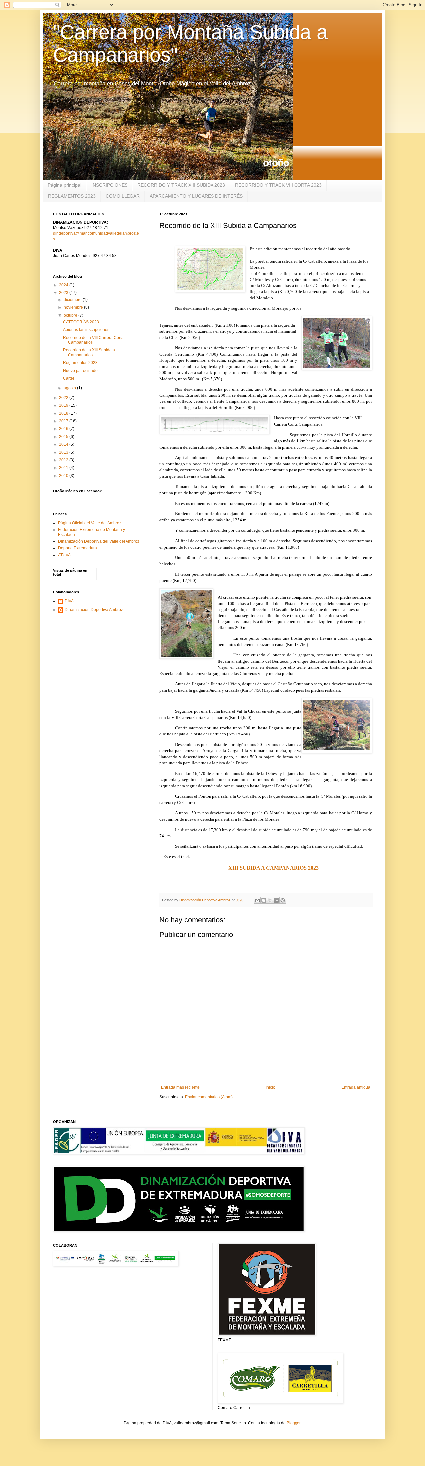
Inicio (270, 1087)
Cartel (68, 378)
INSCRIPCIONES (109, 185)
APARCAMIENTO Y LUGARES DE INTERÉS (196, 196)
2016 (64, 428)
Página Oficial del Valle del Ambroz (89, 523)
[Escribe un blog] (263, 900)
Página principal (64, 185)
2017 (64, 421)
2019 (64, 405)
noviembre (74, 307)
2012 (64, 460)
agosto (70, 388)
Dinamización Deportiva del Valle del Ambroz (98, 541)
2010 (64, 475)
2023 (64, 292)
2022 (64, 397)
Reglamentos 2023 (80, 362)
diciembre (73, 299)
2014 (64, 444)
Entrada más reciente (180, 1087)
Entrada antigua (355, 1087)
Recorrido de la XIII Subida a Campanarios (89, 352)
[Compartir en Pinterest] (282, 900)
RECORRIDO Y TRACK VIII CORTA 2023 (278, 185)
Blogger (293, 1423)
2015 (64, 436)
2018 (64, 413)
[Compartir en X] (270, 900)
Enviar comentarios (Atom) (209, 1097)
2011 (64, 467)
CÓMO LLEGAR (123, 196)
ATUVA (64, 555)
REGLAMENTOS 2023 (72, 196)
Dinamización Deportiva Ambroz (94, 609)
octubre (71, 315)
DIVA (69, 601)
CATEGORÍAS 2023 (81, 322)
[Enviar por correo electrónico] (257, 900)
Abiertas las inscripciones (86, 329)
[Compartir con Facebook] (276, 900)
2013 (64, 452)
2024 (64, 285)
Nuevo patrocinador (81, 370)
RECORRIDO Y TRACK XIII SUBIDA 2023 (181, 185)
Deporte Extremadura (77, 548)
